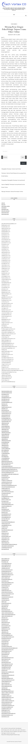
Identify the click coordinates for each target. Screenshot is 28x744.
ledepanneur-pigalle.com (7, 671)
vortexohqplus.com (6, 279)
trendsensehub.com (6, 314)
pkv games (5, 151)
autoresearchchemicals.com (8, 713)
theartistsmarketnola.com (7, 675)
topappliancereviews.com (7, 705)
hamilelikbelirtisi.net (6, 282)
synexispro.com (5, 365)
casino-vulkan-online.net (7, 692)
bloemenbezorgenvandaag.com (9, 648)
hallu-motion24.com (6, 684)
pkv (2, 728)
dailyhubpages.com (6, 340)
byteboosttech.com (6, 411)
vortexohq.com (5, 301)
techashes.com (5, 394)
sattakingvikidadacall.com (7, 343)
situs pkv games (5, 211)
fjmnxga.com (4, 656)
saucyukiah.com (5, 558)
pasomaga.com (5, 542)
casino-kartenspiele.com (7, 612)
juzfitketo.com (5, 541)
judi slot (6, 728)
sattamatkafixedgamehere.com (9, 346)
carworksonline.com (6, 584)
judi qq (3, 203)
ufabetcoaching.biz (6, 375)
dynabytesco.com (5, 290)
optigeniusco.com (5, 255)
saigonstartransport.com (7, 657)
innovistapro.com (5, 276)
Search (23, 163)
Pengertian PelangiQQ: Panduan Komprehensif (13, 180)
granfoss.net (4, 687)
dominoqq (3, 730)
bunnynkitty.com (5, 652)
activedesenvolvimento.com (8, 338)
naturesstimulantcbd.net (7, 545)
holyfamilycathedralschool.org (8, 372)
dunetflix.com (4, 520)
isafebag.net (4, 608)
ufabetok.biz (4, 455)
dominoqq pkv (5, 212)
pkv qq (12, 733)
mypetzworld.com (6, 493)
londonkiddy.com (5, 373)
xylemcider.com (5, 538)
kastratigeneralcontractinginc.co (9, 469)
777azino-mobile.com (6, 480)
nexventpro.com (5, 265)
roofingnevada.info (6, 362)
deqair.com (4, 507)
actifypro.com (4, 271)
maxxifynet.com (5, 238)
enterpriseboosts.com (6, 611)
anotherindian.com (6, 536)
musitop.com (4, 526)
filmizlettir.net (4, 561)
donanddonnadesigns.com (8, 332)
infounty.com (4, 494)
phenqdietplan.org (6, 517)
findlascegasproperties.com (8, 329)
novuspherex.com (5, 257)
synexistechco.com (6, 242)
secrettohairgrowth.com (7, 649)
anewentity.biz (4, 641)
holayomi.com (5, 367)
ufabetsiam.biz (5, 429)
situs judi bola (12, 728)
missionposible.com (6, 699)
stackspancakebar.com (7, 678)
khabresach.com (5, 710)
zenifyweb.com (5, 324)
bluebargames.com (6, 571)
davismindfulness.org (6, 376)
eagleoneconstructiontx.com (8, 333)
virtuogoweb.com (5, 415)
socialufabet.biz (5, 442)
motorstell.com (5, 589)
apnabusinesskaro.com (7, 715)
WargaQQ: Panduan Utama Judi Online (11, 169)
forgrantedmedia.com (6, 579)
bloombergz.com (5, 609)
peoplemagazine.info (6, 392)
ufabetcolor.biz (5, 435)
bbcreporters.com (6, 464)
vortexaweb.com (5, 254)
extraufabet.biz (5, 437)
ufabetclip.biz (4, 424)
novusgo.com (4, 308)
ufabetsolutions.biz (6, 440)
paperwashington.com (7, 351)
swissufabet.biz (5, 431)
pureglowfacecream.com (7, 636)
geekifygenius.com (6, 319)
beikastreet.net (5, 560)
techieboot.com (5, 400)
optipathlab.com (5, 230)
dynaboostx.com (5, 273)
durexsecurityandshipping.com (9, 485)
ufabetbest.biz (5, 445)
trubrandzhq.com (5, 262)
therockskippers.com (6, 686)
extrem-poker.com (6, 499)
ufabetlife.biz (4, 439)
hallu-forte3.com (5, 683)
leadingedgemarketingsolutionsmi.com (11, 467)
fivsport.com (4, 512)
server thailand (13, 731)
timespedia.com (5, 627)
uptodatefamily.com (6, 525)
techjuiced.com (5, 410)
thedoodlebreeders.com (7, 504)
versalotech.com (5, 284)
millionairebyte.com (6, 378)
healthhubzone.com (6, 407)
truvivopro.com (5, 244)
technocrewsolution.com (7, 593)
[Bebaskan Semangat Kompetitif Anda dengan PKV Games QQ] (4, 157)
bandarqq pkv (4, 209)
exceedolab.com (5, 287)
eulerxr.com (4, 317)
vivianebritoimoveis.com (7, 596)
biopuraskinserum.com (7, 664)
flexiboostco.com (5, 225)
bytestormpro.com (6, 309)
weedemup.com (5, 353)
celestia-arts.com (5, 568)
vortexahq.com (5, 247)
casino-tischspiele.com (7, 616)
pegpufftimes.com (6, 566)
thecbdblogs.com (5, 711)
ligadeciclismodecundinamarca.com (10, 368)
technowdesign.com (6, 483)
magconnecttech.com (7, 322)
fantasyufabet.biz (5, 427)
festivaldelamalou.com (7, 573)
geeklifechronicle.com (6, 297)
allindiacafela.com (5, 689)
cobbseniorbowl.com (6, 482)
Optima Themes (18, 741)
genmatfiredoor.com (6, 327)
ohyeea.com (4, 531)
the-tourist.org (5, 604)
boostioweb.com (5, 226)
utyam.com (4, 528)
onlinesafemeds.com (6, 419)
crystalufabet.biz (5, 453)
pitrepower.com (5, 694)
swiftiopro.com (5, 281)
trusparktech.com (5, 260)
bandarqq (3, 207)
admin (19, 34)
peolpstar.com (5, 581)
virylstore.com (4, 587)
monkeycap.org (5, 600)
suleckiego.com (5, 716)
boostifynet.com (5, 263)
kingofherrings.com (6, 638)
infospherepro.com (6, 298)
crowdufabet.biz (5, 458)
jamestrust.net (4, 619)
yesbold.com (4, 405)
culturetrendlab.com (6, 313)
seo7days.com (4, 644)
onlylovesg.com (5, 337)
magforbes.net (5, 598)
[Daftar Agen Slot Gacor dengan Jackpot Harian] (14, 4)
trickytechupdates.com (7, 707)
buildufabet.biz (5, 459)
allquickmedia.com (6, 633)
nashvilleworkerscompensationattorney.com (12, 370)
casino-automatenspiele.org (8, 614)
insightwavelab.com (6, 305)
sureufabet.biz (4, 447)
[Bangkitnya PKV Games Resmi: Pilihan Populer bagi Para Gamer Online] (24, 157)
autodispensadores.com (7, 357)
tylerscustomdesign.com (7, 582)
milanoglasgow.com (6, 681)
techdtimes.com (5, 399)
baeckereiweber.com (6, 391)
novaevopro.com (5, 258)
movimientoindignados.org (8, 522)
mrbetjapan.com (5, 640)
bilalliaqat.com (5, 356)
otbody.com (4, 617)
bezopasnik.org (5, 654)
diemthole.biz (4, 630)
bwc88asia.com (5, 498)
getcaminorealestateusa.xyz (8, 381)
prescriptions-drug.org (7, 592)
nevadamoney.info (5, 668)
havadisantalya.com (6, 397)
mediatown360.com (6, 695)
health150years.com (6, 590)
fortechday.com (5, 380)
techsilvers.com (5, 509)
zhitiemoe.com (5, 533)
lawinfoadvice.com (6, 515)
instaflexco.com (5, 274)
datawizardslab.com (6, 293)
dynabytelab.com (5, 231)
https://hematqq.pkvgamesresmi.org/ (10, 734)
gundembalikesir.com (6, 402)
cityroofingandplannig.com (8, 486)
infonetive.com (5, 660)
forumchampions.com (7, 569)
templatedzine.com (6, 514)
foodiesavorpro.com (6, 300)
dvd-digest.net (4, 673)
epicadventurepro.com (7, 303)
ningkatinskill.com (5, 510)
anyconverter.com (5, 625)
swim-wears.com (5, 577)
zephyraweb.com (5, 252)
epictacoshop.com (6, 662)
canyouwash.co (5, 396)
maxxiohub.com (5, 250)
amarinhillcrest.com (6, 603)
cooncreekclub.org (6, 565)
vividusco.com (4, 246)
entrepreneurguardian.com (8, 348)
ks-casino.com (5, 501)
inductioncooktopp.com (7, 359)
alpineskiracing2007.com (7, 691)
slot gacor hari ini (22, 731)
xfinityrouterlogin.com (6, 702)
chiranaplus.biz (5, 676)
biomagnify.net (5, 549)
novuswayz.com (5, 270)
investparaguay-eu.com (7, 496)
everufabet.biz (4, 456)
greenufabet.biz (5, 434)
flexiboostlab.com (5, 277)
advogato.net (4, 606)
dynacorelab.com (5, 241)
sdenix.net (3, 601)
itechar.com (4, 404)
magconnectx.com (6, 364)
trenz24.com (4, 620)
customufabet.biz (5, 448)
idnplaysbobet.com (6, 341)
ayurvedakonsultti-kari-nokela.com (10, 474)
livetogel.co (4, 325)
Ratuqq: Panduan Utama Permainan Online (12, 191)
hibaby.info (4, 349)
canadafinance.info (6, 667)
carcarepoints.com (6, 502)
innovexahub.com (5, 239)
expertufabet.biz (5, 426)
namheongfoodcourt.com (7, 679)
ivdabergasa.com (5, 488)
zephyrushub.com (5, 228)
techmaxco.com (5, 285)
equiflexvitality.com (6, 335)
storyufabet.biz (5, 450)
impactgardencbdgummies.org (9, 544)
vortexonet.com (5, 236)
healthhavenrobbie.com (7, 330)
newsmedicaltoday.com (7, 360)
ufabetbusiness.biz (6, 432)
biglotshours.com (5, 416)
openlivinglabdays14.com (7, 472)
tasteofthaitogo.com (6, 651)
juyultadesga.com (5, 490)
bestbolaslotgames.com (7, 345)
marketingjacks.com (6, 703)
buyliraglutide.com (6, 418)
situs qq (3, 204)
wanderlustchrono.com (7, 311)
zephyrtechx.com (5, 266)
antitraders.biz (4, 475)
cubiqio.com (4, 295)
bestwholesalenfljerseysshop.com (9, 470)
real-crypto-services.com (7, 491)
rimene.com (4, 670)
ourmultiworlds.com (6, 563)
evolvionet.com (5, 233)
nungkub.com (5, 534)
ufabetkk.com (4, 632)
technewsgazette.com (6, 635)
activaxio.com (4, 289)
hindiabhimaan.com (6, 708)
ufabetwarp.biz (5, 423)
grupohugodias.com (6, 506)
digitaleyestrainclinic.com (7, 697)
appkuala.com (5, 643)
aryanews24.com (5, 477)
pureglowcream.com (6, 646)
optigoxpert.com (5, 268)
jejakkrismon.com (5, 628)
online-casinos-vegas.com (7, 700)
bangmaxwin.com (5, 659)
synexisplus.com (5, 234)
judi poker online (5, 206)
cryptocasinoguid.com (7, 466)
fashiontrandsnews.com (7, 462)
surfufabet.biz (4, 443)
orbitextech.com (5, 321)
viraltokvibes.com (5, 595)
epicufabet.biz (4, 451)
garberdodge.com (5, 576)
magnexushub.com (6, 413)
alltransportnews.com (6, 461)
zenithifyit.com (5, 249)
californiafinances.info (6, 665)
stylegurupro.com (5, 292)
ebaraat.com (4, 408)
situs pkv (23, 730)
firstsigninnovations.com (7, 574)
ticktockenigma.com (6, 316)
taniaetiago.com (5, 539)
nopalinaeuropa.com (6, 547)
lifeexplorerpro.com (6, 306)
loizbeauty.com (5, 624)
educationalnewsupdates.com (8, 223)
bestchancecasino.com (7, 354)
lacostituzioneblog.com (7, 530)
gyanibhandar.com (6, 421)
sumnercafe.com (5, 518)
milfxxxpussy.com (5, 523)
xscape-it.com (4, 478)
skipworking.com (5, 622)
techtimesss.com (5, 585)
